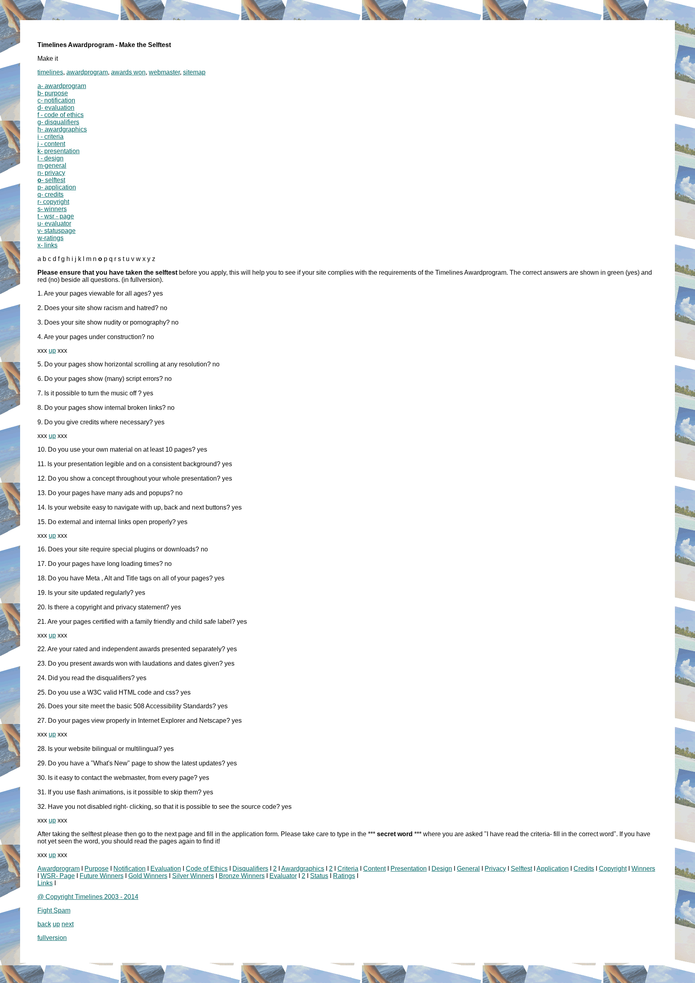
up (52, 350)
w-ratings (50, 237)
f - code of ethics (60, 114)
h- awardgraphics (62, 129)
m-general (51, 165)
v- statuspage (56, 230)
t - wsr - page (55, 216)
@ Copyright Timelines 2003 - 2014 (87, 896)
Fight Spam (53, 910)
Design (442, 868)
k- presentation (58, 151)
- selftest (51, 180)
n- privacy (51, 172)
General (468, 868)
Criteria (347, 868)
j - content (51, 143)
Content (374, 868)
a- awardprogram (61, 85)
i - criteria (50, 136)
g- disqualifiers (58, 122)
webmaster (164, 72)
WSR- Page (58, 875)
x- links (47, 245)
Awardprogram (58, 868)
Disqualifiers (250, 868)
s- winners (52, 209)
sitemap (194, 72)
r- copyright (53, 201)
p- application (56, 187)
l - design (50, 158)
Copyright (613, 868)
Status (319, 875)
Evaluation (165, 868)
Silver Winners (193, 875)
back (44, 924)
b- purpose (52, 93)
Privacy (495, 868)
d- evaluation (55, 107)
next (68, 924)
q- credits (50, 194)
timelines (50, 72)
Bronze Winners (242, 875)
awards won (128, 72)
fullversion (52, 937)
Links (45, 883)
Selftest (521, 868)
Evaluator (283, 875)
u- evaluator (54, 223)
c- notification (56, 100)
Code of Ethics (207, 868)
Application (553, 868)
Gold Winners (147, 875)
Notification (129, 868)
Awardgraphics (302, 868)
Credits (584, 868)
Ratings (344, 875)
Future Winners (101, 875)
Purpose (96, 868)
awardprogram (87, 72)
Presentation (409, 868)
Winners (643, 868)
